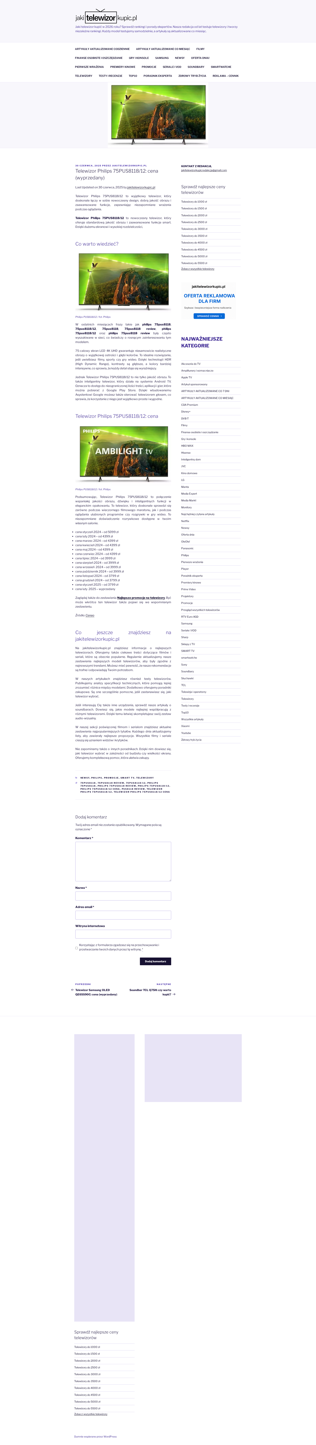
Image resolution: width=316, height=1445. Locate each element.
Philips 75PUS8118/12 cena (100, 789)
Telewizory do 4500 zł (194, 249)
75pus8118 (88, 783)
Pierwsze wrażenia (192, 562)
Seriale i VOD (188, 630)
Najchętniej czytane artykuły (198, 514)
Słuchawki (187, 678)
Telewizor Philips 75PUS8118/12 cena (142, 792)
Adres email (84, 907)
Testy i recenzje (190, 705)
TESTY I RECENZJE (110, 75)
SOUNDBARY (196, 66)
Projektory (187, 596)
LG (182, 479)
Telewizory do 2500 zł (194, 222)
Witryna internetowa (90, 926)
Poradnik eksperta (192, 575)
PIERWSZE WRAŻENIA (89, 66)
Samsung (186, 623)
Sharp (184, 637)
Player (185, 568)
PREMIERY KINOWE (122, 66)
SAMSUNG (162, 57)
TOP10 (133, 75)
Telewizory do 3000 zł (194, 228)
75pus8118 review (111, 783)
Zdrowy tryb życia (191, 739)
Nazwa (81, 888)
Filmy (184, 425)
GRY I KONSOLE (139, 57)
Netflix (185, 521)
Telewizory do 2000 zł (194, 215)
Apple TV (186, 377)
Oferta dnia (187, 534)
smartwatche (189, 657)
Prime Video (188, 589)
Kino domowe (189, 473)
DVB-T (185, 418)
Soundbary (187, 671)
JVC (183, 466)
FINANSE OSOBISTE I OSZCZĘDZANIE (99, 57)
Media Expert (189, 493)
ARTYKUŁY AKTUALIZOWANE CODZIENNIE (102, 48)
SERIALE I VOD (172, 66)
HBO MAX (187, 445)
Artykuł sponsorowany (194, 384)
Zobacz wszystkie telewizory (197, 268)
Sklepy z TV (188, 644)
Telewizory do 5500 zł (194, 263)
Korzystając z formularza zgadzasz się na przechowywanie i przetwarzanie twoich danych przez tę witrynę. (119, 947)
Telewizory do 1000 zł (194, 201)
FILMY (200, 48)
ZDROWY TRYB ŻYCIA (192, 75)
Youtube (186, 732)
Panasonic (187, 548)
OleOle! (185, 541)
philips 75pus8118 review (117, 786)
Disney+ (186, 411)
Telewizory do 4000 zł (194, 242)
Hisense (186, 452)
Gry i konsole (188, 438)
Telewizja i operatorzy (193, 691)
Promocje (111, 778)
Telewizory (145, 778)
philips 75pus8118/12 (154, 786)
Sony (184, 664)
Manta (185, 486)
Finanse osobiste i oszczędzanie (199, 432)
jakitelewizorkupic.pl (129, 165)
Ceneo (90, 615)
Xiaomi (185, 726)
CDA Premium (189, 404)
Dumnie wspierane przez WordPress (95, 1436)
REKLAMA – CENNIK (226, 75)
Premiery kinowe (191, 582)
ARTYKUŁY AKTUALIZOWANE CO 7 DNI (205, 391)
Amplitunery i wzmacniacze (197, 370)
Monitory (186, 507)
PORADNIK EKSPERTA (158, 75)
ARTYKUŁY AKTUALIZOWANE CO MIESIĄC (163, 48)
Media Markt (188, 500)
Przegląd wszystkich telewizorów (200, 609)
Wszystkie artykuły (192, 719)
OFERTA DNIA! (200, 57)
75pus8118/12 (136, 783)
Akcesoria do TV (191, 363)
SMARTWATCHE (221, 66)
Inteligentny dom (191, 459)
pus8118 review (133, 789)
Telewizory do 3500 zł (194, 235)
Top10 (185, 712)
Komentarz (84, 838)
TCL (183, 685)
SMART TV (128, 778)
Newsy (85, 778)
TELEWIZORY (83, 75)
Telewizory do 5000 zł (194, 256)
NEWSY (180, 57)
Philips (96, 778)
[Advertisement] (104, 1178)
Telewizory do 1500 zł (194, 208)
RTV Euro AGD (189, 616)
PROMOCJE (149, 66)
